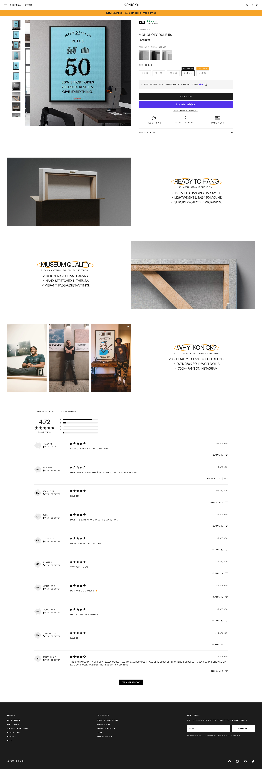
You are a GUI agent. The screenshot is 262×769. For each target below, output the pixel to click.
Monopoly (144, 29)
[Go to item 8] (16, 96)
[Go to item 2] (16, 35)
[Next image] (127, 76)
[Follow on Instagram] (237, 761)
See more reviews (131, 682)
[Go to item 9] (16, 106)
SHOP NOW (15, 5)
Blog (10, 740)
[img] (51, 446)
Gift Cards (13, 724)
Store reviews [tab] (68, 411)
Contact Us (13, 732)
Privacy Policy (105, 724)
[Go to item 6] (16, 76)
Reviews (11, 736)
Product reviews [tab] (45, 411)
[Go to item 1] (16, 24)
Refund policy (104, 736)
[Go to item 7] (16, 86)
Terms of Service (106, 728)
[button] (79, 419)
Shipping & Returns (17, 728)
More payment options (185, 111)
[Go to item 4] (16, 55)
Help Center (13, 720)
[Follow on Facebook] (229, 761)
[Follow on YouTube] (245, 761)
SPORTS (29, 5)
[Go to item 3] (16, 45)
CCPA (99, 732)
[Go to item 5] (16, 65)
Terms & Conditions (107, 720)
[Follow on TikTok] (253, 761)
